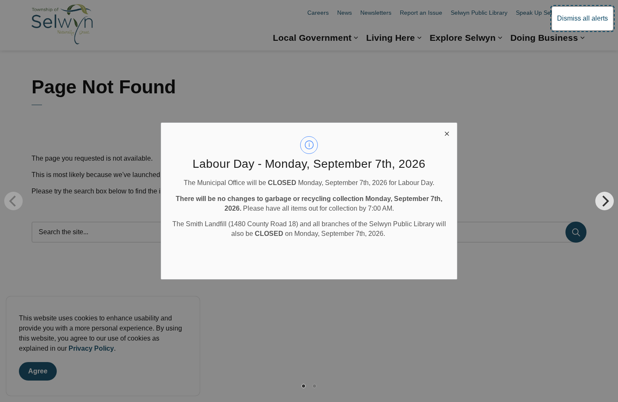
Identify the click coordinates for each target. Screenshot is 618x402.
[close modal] (447, 133)
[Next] (604, 201)
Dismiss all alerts (582, 18)
